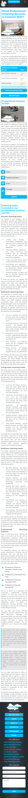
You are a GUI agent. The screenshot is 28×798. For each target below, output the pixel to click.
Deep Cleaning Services (12, 744)
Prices (14, 735)
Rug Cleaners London (11, 754)
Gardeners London (10, 752)
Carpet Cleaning (9, 747)
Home (14, 719)
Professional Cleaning (12, 759)
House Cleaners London (12, 749)
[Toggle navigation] (25, 1)
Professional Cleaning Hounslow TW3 (12, 581)
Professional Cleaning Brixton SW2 (15, 576)
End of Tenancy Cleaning (13, 742)
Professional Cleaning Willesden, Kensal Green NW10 (13, 569)
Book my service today (14, 90)
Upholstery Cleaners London (14, 757)
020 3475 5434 (14, 1)
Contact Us (14, 727)
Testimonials (14, 731)
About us (14, 723)
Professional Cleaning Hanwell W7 (12, 586)
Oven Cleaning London (12, 761)
